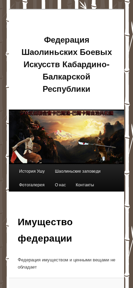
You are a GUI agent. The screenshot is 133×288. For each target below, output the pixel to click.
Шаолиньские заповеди (78, 171)
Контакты (85, 184)
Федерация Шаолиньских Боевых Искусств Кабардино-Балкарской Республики (66, 63)
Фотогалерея (32, 184)
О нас (60, 184)
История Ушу (32, 171)
